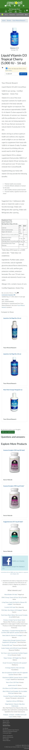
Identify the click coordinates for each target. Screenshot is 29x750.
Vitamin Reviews (6, 740)
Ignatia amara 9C (12, 685)
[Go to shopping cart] (14, 5)
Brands (9, 20)
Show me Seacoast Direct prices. (15, 69)
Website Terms (6, 722)
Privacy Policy (6, 724)
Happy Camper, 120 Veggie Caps (13, 658)
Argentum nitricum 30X (12, 701)
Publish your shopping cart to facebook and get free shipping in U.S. (13, 564)
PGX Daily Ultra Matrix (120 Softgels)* (12, 610)
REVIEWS (12, 14)
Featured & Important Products (10, 731)
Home (3, 20)
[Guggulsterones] (14, 537)
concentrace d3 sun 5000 (7, 572)
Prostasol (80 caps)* (7, 645)
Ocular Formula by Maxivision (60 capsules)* (15, 663)
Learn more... (8, 70)
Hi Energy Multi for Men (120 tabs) (14, 668)
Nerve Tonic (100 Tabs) (12, 682)
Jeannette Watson (8, 293)
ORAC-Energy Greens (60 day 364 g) (11, 597)
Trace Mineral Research (18, 20)
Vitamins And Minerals (8, 737)
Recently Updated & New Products (11, 729)
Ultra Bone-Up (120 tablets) (10, 688)
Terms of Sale (6, 720)
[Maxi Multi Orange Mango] (14, 405)
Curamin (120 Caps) (10, 607)
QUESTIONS (20, 14)
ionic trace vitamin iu (18, 572)
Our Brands (5, 728)
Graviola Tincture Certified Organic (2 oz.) (14, 696)
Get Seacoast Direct (14, 9)
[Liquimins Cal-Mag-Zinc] (14, 333)
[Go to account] (19, 5)
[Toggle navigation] (23, 5)
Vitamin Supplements (8, 735)
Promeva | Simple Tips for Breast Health (14, 620)
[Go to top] (2, 15)
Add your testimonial (8, 432)
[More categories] (27, 10)
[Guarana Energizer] (14, 465)
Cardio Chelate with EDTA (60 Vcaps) (11, 648)
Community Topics (7, 733)
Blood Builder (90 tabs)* (11, 594)
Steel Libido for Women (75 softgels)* (12, 635)
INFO (6, 14)
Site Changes (6, 738)
